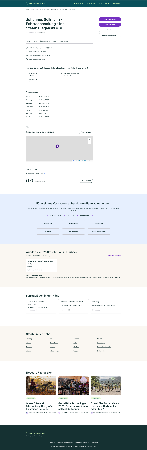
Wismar (28, 343)
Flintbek (76, 347)
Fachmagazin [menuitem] (91, 3)
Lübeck (35, 9)
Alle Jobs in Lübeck (114, 255)
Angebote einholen (110, 19)
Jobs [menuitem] (100, 3)
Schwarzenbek (54, 351)
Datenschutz (59, 442)
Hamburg (29, 339)
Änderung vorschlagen (109, 35)
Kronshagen (101, 343)
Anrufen (110, 30)
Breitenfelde (101, 351)
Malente (52, 347)
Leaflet (75, 160)
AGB (89, 442)
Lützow (28, 351)
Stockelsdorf (54, 343)
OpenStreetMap (83, 160)
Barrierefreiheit (68, 442)
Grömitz (99, 339)
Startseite (29, 9)
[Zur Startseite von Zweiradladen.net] (35, 3)
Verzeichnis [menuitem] (77, 3)
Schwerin (77, 339)
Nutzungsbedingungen (80, 442)
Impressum (95, 442)
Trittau (76, 351)
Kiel (51, 339)
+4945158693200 (35, 52)
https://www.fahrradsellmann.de (39, 55)
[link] (41, 265)
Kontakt (52, 442)
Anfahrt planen (86, 132)
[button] (57, 146)
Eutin (75, 343)
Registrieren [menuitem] (117, 3)
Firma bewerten (86, 181)
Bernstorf (29, 347)
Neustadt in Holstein (104, 347)
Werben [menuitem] (107, 3)
